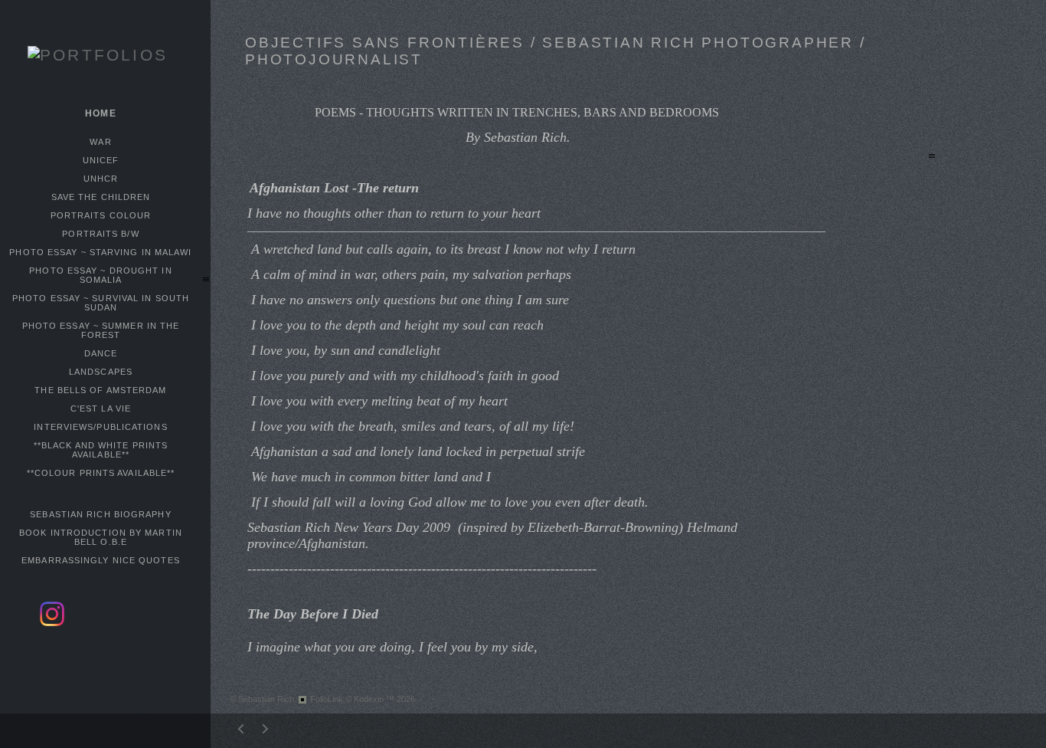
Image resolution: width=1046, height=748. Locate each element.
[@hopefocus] (52, 623)
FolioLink (326, 699)
